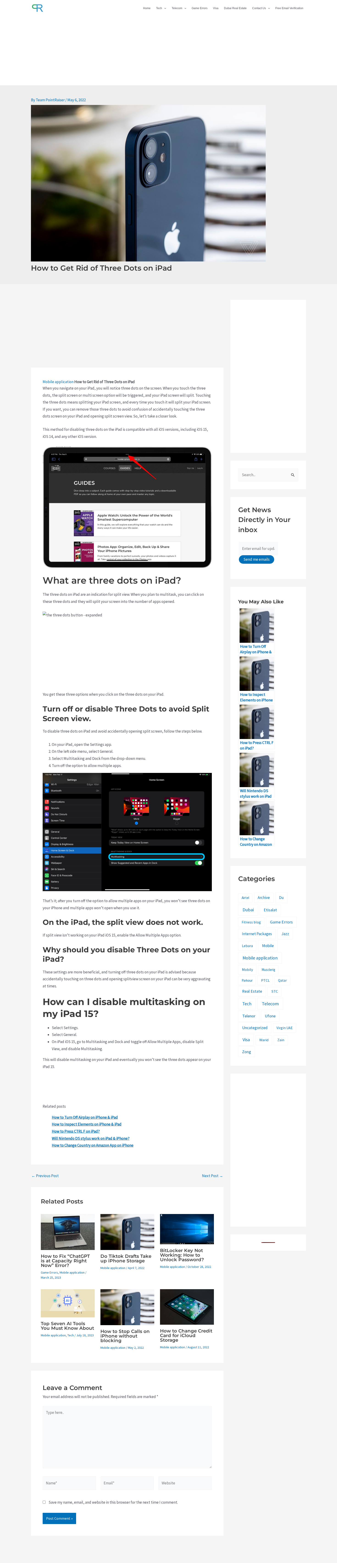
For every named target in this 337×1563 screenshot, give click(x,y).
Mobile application (58, 381)
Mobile (268, 945)
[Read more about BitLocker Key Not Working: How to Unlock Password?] (187, 1228)
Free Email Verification (289, 8)
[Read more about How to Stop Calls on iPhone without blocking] (127, 1306)
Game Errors (199, 8)
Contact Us (259, 8)
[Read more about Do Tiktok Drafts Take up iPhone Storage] (127, 1231)
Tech (159, 8)
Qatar (282, 980)
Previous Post (45, 1176)
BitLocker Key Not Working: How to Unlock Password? (182, 1255)
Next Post (212, 1176)
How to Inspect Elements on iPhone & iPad (87, 1124)
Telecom (177, 8)
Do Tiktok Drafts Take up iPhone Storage (125, 1258)
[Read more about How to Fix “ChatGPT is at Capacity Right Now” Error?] (68, 1231)
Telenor (248, 1016)
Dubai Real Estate (235, 8)
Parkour (247, 980)
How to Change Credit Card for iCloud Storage (186, 1335)
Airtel (245, 897)
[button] (164, 8)
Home (147, 8)
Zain (280, 1040)
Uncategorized (255, 1027)
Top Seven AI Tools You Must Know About (67, 1326)
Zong (246, 1051)
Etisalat (270, 909)
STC (274, 991)
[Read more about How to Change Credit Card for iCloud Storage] (187, 1306)
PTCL (265, 980)
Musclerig (268, 969)
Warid (263, 1040)
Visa (215, 8)
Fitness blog (251, 922)
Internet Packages (257, 933)
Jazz (285, 933)
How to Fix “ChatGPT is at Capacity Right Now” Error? (65, 1260)
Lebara (247, 945)
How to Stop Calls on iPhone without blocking (125, 1336)
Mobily (247, 969)
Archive (264, 897)
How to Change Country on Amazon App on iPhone (92, 1145)
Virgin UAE (284, 1028)
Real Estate (252, 991)
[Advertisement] (168, 51)
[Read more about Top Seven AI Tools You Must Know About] (68, 1302)
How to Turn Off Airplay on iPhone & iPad (85, 1117)
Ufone (270, 1016)
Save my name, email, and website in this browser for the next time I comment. (113, 1502)
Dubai (248, 909)
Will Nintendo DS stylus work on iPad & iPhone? (91, 1138)
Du (281, 897)
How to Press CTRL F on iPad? (76, 1131)
